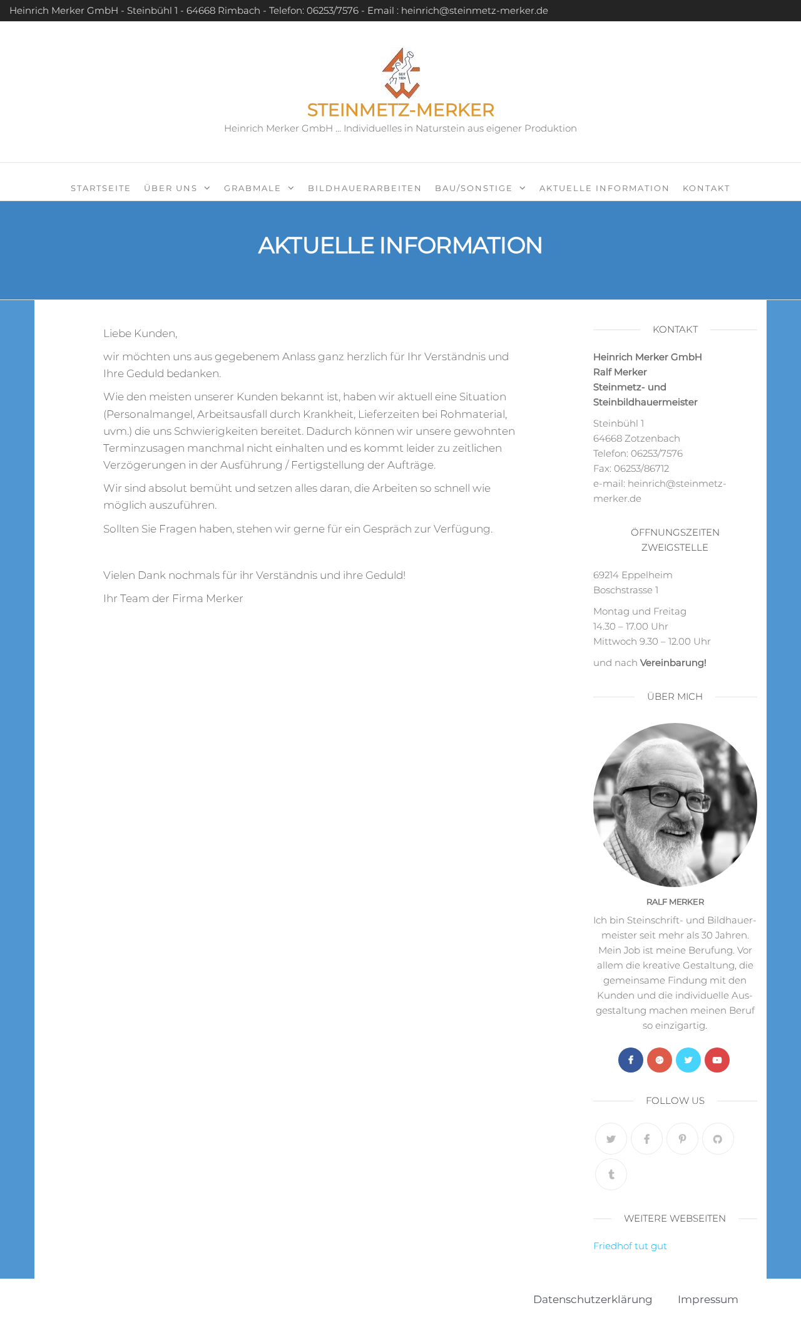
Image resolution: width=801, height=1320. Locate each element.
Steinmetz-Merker (400, 109)
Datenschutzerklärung (593, 1299)
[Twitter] (688, 1060)
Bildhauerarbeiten (365, 188)
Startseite (101, 188)
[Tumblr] (611, 1174)
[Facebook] (630, 1060)
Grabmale (253, 188)
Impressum (708, 1299)
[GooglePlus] (659, 1060)
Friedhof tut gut (630, 1246)
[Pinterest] (682, 1139)
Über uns (171, 188)
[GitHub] (718, 1139)
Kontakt (706, 188)
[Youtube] (717, 1060)
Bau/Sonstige (474, 188)
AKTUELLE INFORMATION (604, 188)
